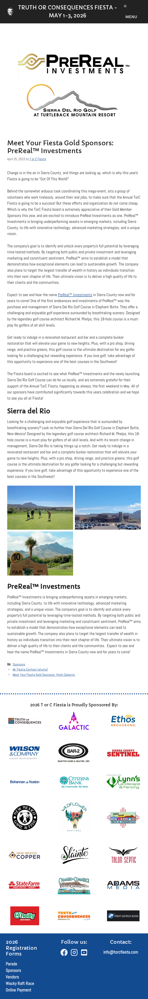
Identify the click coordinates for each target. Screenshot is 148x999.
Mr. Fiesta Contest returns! (30, 669)
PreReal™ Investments (75, 294)
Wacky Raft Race (20, 983)
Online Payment (18, 990)
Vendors (12, 977)
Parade (11, 964)
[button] (130, 12)
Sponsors (19, 664)
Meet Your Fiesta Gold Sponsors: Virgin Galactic (44, 674)
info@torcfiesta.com (120, 952)
